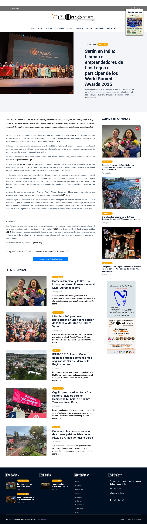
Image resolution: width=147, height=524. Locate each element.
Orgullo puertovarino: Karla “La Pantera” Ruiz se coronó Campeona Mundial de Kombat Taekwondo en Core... (71, 397)
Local (40, 28)
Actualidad (111, 28)
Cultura (89, 28)
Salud (77, 512)
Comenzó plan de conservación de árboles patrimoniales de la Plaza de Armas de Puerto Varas (72, 434)
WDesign (44, 519)
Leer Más (55, 304)
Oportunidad (61, 252)
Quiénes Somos (134, 519)
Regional (49, 28)
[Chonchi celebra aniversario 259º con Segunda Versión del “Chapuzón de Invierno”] (121, 193)
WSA (21, 252)
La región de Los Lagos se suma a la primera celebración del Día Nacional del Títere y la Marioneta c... (121, 269)
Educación (60, 28)
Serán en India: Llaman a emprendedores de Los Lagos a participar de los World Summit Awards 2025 (104, 68)
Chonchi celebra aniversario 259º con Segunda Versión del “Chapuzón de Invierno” (121, 218)
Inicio (122, 519)
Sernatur (72, 135)
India (29, 252)
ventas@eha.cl (118, 493)
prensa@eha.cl (118, 488)
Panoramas (99, 28)
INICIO (33, 28)
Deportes (79, 28)
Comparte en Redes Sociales (50, 259)
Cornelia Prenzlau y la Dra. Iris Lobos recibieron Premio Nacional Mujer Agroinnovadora (73, 284)
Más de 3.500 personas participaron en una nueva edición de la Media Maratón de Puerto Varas (73, 321)
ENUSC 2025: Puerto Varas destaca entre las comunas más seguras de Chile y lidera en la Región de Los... (72, 359)
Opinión (69, 28)
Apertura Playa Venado (44, 252)
